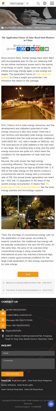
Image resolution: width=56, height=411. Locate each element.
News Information (43, 28)
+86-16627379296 (23, 320)
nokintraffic (16, 331)
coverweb (36, 407)
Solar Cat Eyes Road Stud (12, 389)
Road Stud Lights (19, 381)
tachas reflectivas (8, 385)
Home (20, 28)
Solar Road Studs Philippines (40, 381)
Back (28, 274)
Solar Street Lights (25, 385)
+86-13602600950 (17, 310)
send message (12, 374)
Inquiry (6, 345)
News (29, 28)
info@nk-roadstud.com (21, 315)
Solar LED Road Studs (33, 389)
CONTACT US (9, 302)
